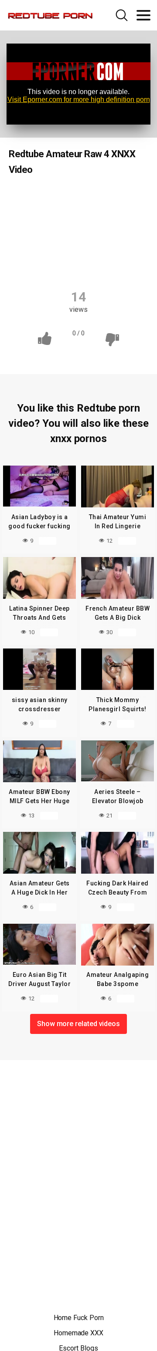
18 (72, 197)
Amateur (37, 197)
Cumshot (109, 231)
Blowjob (77, 214)
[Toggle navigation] (143, 15)
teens (79, 265)
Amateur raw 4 (115, 197)
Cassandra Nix (58, 231)
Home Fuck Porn (79, 1318)
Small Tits (123, 248)
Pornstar (78, 248)
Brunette (119, 214)
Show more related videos (78, 1024)
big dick (37, 214)
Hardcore (35, 248)
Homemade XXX (78, 1333)
